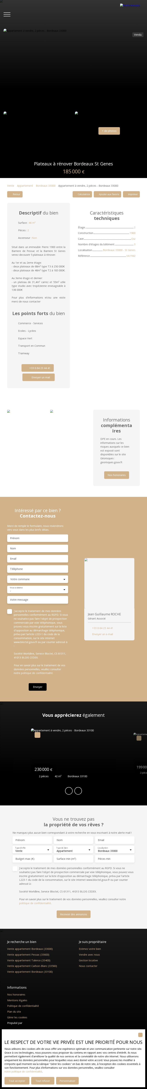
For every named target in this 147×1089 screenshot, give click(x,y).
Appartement (25, 185)
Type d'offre (20, 848)
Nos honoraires (16, 994)
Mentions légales (17, 1000)
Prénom (14, 538)
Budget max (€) (24, 858)
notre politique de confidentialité (23, 1071)
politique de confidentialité (37, 673)
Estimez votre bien (90, 949)
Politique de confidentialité (23, 1006)
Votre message (19, 599)
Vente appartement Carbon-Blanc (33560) (32, 966)
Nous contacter (88, 966)
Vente (10, 185)
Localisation (103, 848)
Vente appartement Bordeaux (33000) (30, 949)
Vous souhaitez (16, 588)
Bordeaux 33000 (45, 185)
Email (13, 558)
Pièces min (104, 858)
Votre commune (20, 579)
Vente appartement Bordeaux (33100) (30, 971)
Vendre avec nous (89, 954)
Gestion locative (88, 960)
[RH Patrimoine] (132, 14)
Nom (13, 548)
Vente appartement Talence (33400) (28, 960)
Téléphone (16, 569)
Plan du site (14, 1011)
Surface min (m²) (66, 858)
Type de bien (61, 848)
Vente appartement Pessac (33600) (28, 954)
